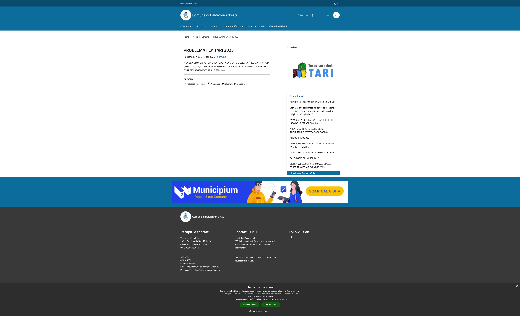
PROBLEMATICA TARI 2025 (302, 172)
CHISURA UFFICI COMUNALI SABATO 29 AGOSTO (312, 102)
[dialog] (260, 299)
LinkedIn (241, 83)
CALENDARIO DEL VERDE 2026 (304, 158)
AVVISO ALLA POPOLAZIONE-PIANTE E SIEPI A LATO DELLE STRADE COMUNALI (312, 121)
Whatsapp (215, 83)
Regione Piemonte (188, 3)
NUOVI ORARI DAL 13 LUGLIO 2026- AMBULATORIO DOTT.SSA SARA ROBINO (309, 130)
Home (186, 36)
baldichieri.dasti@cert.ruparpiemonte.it (203, 270)
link (286, 299)
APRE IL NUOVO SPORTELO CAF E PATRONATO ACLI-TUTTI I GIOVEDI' (312, 145)
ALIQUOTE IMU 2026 (299, 137)
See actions (292, 46)
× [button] (517, 286)
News (195, 36)
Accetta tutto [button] (249, 305)
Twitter (203, 83)
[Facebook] (311, 15)
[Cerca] (336, 15)
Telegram (228, 83)
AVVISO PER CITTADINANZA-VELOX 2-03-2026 (312, 152)
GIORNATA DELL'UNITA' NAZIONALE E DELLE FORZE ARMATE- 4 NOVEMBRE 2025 (310, 165)
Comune (205, 36)
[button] (259, 311)
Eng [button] (334, 3)
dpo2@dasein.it (248, 238)
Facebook (191, 83)
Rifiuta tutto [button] (270, 305)
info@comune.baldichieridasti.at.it (202, 266)
